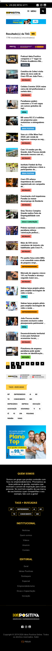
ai (30, 394)
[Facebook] (38, 5)
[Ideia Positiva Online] (13, 13)
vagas (20, 418)
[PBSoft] (26, 642)
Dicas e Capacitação (26, 591)
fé (8, 414)
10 (13, 367)
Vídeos (26, 540)
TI (34, 409)
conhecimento (19, 399)
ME (36, 394)
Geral (26, 566)
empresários (12, 404)
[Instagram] (41, 5)
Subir (36, 637)
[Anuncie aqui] (26, 378)
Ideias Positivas (26, 571)
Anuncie (26, 545)
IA (39, 409)
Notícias (26, 530)
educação (36, 404)
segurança (25, 409)
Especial (26, 581)
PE (14, 414)
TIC (8, 399)
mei (30, 399)
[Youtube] (45, 5)
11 (19, 367)
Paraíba (10, 418)
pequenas (30, 414)
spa (20, 414)
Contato (26, 550)
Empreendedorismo (26, 586)
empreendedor (19, 394)
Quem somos (26, 535)
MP (8, 394)
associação (12, 409)
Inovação (26, 596)
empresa (25, 404)
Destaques (26, 576)
